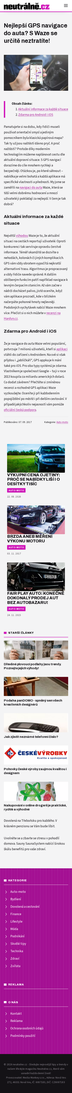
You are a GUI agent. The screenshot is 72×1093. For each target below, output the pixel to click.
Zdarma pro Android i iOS (35, 115)
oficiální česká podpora (20, 410)
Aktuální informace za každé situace (43, 109)
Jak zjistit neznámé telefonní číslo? (31, 737)
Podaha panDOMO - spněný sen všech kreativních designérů (33, 702)
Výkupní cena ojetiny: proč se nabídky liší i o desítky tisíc (33, 479)
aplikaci (62, 349)
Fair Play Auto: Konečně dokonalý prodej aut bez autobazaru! (35, 598)
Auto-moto (62, 422)
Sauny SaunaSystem (30, 844)
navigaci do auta (31, 188)
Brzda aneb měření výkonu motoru (29, 538)
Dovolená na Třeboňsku (20, 821)
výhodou (22, 236)
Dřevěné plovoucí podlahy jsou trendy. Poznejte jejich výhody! (32, 666)
